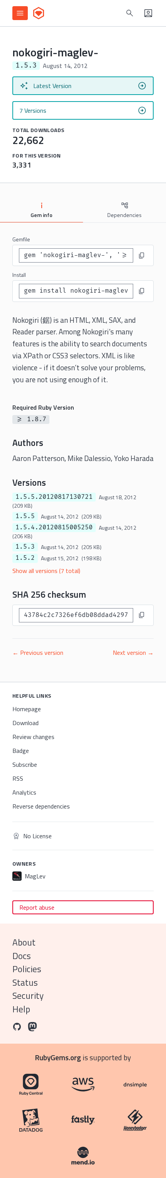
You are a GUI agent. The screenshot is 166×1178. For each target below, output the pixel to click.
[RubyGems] (38, 13)
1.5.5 (25, 516)
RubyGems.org (58, 1057)
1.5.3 (25, 547)
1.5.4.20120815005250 (54, 527)
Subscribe (24, 764)
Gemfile (21, 239)
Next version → (133, 652)
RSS (17, 778)
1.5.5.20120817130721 (54, 497)
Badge (20, 750)
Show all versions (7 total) (46, 570)
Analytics (24, 792)
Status (25, 982)
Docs (21, 956)
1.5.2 (25, 558)
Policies (26, 969)
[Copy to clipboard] (141, 255)
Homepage (26, 709)
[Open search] (130, 13)
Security (28, 995)
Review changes (33, 736)
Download (25, 722)
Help (21, 1009)
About (24, 942)
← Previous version (37, 652)
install (19, 275)
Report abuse (36, 907)
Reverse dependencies (41, 806)
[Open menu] (20, 13)
